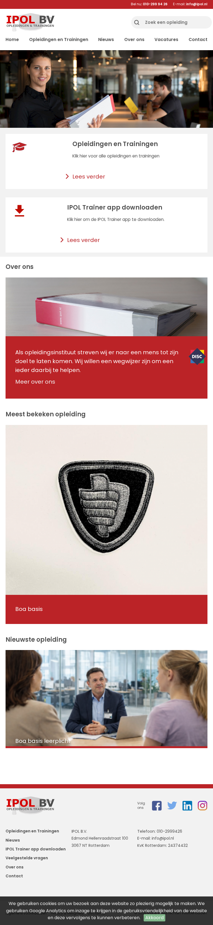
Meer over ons (35, 382)
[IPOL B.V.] (30, 22)
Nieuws (106, 39)
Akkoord (154, 917)
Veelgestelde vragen (27, 858)
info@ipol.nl (163, 838)
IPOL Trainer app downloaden (36, 849)
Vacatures (166, 39)
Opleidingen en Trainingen (58, 39)
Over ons (134, 39)
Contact (198, 39)
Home (12, 39)
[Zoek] (136, 22)
